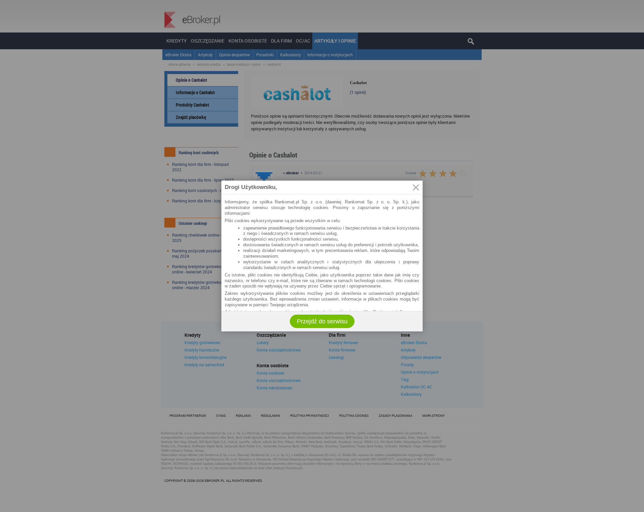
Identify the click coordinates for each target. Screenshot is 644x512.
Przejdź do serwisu (322, 321)
